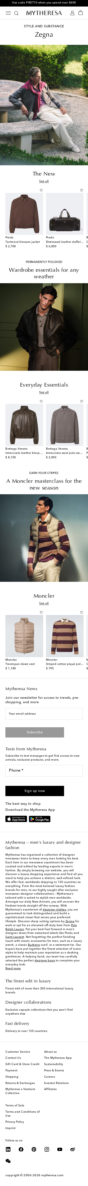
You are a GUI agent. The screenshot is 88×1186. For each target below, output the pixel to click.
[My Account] (72, 13)
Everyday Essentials (44, 385)
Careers (49, 1077)
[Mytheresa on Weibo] (73, 1149)
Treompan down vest (20, 664)
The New (44, 174)
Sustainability (53, 1064)
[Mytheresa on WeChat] (8, 1161)
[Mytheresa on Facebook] (21, 1149)
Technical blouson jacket (22, 242)
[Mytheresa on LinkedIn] (8, 1149)
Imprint (10, 1128)
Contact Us (13, 1058)
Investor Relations (56, 1083)
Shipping (11, 1077)
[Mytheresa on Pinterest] (34, 1149)
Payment (11, 1070)
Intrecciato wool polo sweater (66, 453)
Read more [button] (13, 968)
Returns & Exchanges (20, 1083)
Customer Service (17, 1052)
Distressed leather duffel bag (66, 242)
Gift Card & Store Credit (22, 1064)
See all (44, 181)
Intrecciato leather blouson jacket (28, 453)
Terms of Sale (14, 1105)
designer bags (45, 960)
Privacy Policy (14, 1122)
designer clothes (54, 909)
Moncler (44, 596)
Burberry (34, 945)
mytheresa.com (52, 1175)
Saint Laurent (14, 937)
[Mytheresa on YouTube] (60, 1149)
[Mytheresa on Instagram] (47, 1149)
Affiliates (50, 1089)
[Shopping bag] (81, 13)
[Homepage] (44, 13)
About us (50, 1052)
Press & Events (54, 1070)
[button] (41, 190)
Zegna (70, 921)
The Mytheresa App (58, 1058)
